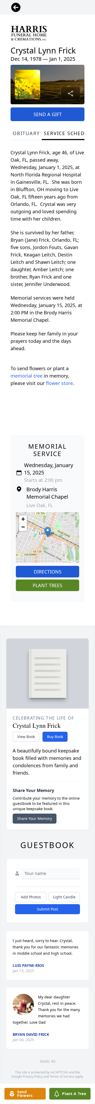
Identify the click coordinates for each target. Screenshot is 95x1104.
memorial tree (26, 376)
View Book (26, 736)
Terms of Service (62, 1076)
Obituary (26, 133)
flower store (59, 383)
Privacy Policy (32, 1076)
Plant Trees (47, 585)
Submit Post (47, 909)
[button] (47, 532)
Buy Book (55, 736)
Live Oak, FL (39, 505)
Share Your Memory (34, 818)
